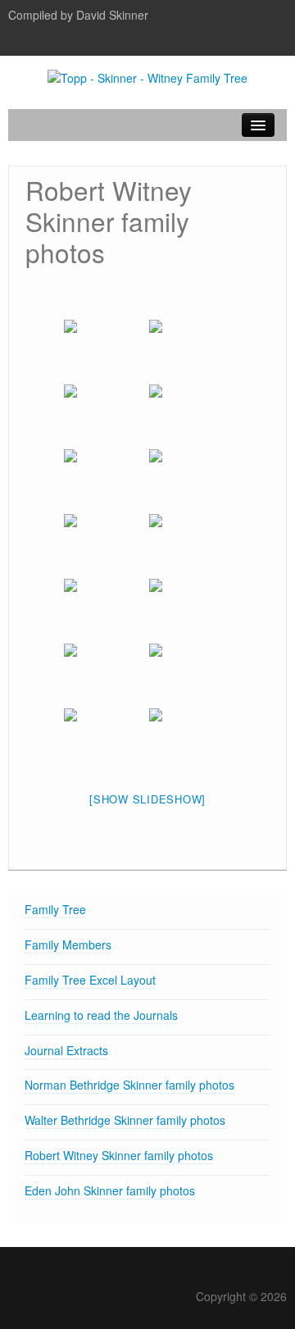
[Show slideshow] (147, 799)
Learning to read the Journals (101, 1015)
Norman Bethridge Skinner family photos (129, 1084)
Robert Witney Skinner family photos (119, 1155)
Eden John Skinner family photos (110, 1190)
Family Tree (55, 909)
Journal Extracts (66, 1050)
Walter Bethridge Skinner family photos (125, 1120)
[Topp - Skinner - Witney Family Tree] (147, 76)
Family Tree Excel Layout (90, 980)
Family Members (68, 944)
